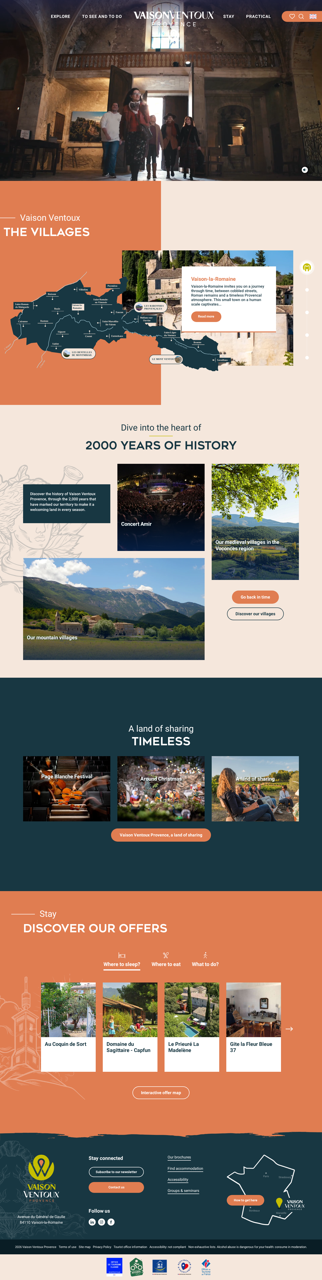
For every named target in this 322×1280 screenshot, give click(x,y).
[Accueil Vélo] (136, 1267)
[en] (313, 16)
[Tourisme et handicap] (160, 1267)
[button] (301, 16)
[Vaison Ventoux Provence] (174, 26)
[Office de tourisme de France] (206, 1267)
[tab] (122, 959)
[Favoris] (292, 16)
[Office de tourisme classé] (114, 1267)
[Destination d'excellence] (184, 1267)
